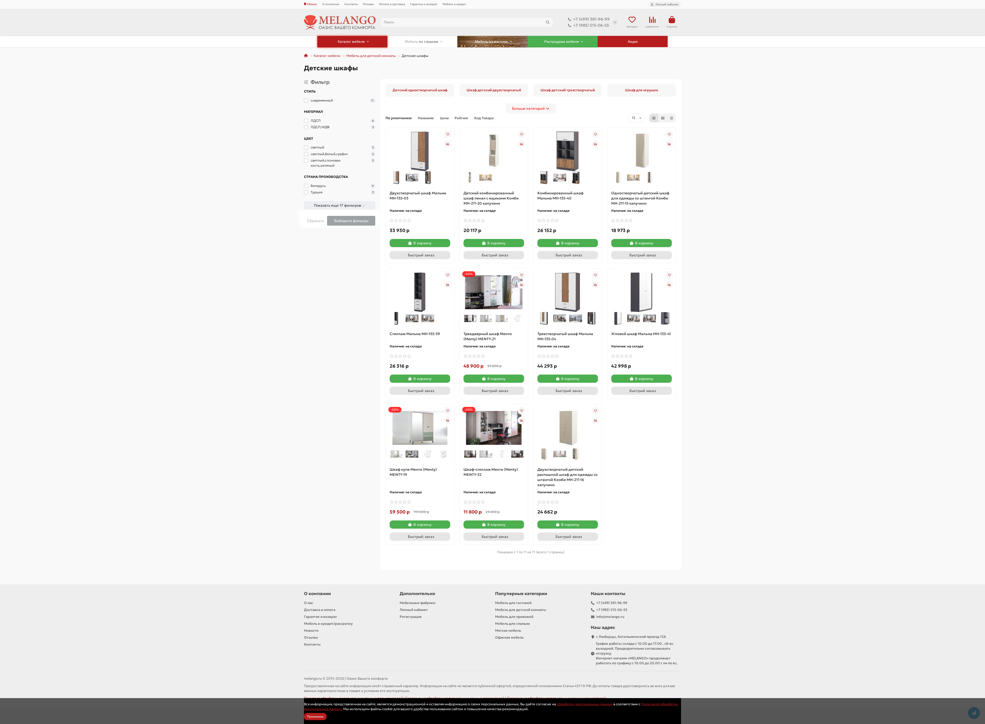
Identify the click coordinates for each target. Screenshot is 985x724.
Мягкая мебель (508, 630)
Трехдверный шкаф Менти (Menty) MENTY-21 (488, 336)
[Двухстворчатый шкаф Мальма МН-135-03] (420, 151)
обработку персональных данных (585, 704)
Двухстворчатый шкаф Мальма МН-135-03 (418, 195)
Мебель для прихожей (514, 617)
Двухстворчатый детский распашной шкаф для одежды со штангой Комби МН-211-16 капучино (567, 477)
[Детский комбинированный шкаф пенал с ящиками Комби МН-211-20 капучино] (494, 151)
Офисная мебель (509, 637)
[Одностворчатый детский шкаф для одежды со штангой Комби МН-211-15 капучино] (641, 151)
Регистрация (411, 617)
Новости (311, 630)
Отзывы (368, 4)
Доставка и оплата (319, 610)
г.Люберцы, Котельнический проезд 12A (631, 637)
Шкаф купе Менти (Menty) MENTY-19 (413, 472)
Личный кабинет (414, 610)
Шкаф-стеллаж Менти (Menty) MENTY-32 (491, 472)
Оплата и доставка (392, 4)
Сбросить (315, 220)
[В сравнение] (447, 144)
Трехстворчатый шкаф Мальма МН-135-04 (565, 336)
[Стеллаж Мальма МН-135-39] (420, 291)
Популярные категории (521, 593)
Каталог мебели (327, 56)
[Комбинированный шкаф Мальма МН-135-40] (567, 151)
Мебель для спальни (512, 623)
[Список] (662, 118)
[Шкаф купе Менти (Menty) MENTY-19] (420, 427)
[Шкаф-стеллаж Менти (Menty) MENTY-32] (494, 427)
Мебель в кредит (454, 4)
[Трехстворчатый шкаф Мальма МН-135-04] (567, 291)
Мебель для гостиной (513, 603)
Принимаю (315, 716)
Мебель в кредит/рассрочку (328, 623)
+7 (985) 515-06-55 (591, 25)
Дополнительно (417, 593)
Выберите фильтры (351, 220)
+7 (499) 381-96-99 (591, 19)
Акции (633, 41)
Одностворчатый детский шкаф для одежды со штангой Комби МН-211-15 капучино (640, 198)
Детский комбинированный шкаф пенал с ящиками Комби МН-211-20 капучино (491, 198)
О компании (330, 4)
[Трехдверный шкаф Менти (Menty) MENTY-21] (494, 291)
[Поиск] (548, 22)
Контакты (351, 4)
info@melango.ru (610, 617)
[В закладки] (447, 134)
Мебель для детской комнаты (371, 56)
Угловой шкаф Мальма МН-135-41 (641, 333)
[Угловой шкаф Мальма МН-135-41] (641, 291)
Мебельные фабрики (417, 603)
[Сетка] (653, 118)
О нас (308, 603)
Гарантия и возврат (423, 4)
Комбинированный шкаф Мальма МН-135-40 (560, 195)
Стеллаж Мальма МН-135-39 (415, 333)
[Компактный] (671, 118)
